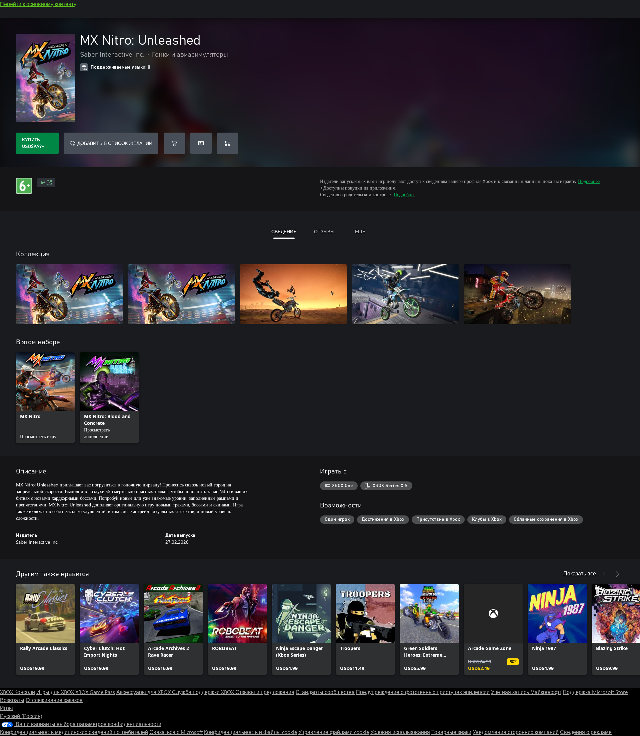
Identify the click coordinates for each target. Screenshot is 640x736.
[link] (45, 397)
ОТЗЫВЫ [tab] (324, 231)
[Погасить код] (227, 143)
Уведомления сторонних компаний (516, 731)
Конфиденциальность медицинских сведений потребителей (74, 731)
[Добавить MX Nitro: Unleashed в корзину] (174, 143)
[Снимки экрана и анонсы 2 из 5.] (181, 294)
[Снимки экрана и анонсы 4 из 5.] (405, 294)
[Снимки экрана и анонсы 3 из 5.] (293, 294)
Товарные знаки (451, 731)
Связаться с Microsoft (176, 731)
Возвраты (12, 699)
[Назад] (604, 574)
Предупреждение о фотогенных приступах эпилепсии (423, 691)
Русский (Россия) (21, 715)
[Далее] (617, 574)
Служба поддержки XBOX (203, 691)
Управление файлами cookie (333, 731)
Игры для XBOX (55, 691)
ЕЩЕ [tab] (360, 231)
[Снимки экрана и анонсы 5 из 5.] (517, 294)
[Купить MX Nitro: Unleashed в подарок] (201, 143)
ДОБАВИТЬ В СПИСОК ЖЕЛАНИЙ (114, 143)
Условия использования (400, 731)
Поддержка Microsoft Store (595, 691)
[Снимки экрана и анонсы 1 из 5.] (69, 294)
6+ (43, 182)
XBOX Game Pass (95, 691)
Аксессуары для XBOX (144, 691)
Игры (6, 707)
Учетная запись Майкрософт (526, 691)
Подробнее (589, 181)
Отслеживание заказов (54, 699)
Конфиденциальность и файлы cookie (250, 731)
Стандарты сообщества (325, 691)
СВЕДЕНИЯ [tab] (284, 231)
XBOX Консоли (17, 691)
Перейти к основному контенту (38, 3)
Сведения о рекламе (586, 731)
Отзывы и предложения (264, 691)
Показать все (579, 573)
